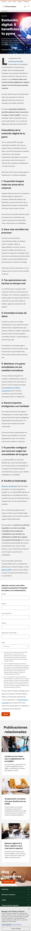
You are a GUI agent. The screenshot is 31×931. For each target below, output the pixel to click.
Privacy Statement (16, 924)
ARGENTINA (4, 11)
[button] (15, 889)
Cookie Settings (16, 928)
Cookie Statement (6, 924)
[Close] (29, 909)
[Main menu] (25, 6)
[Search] (29, 6)
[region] (15, 919)
